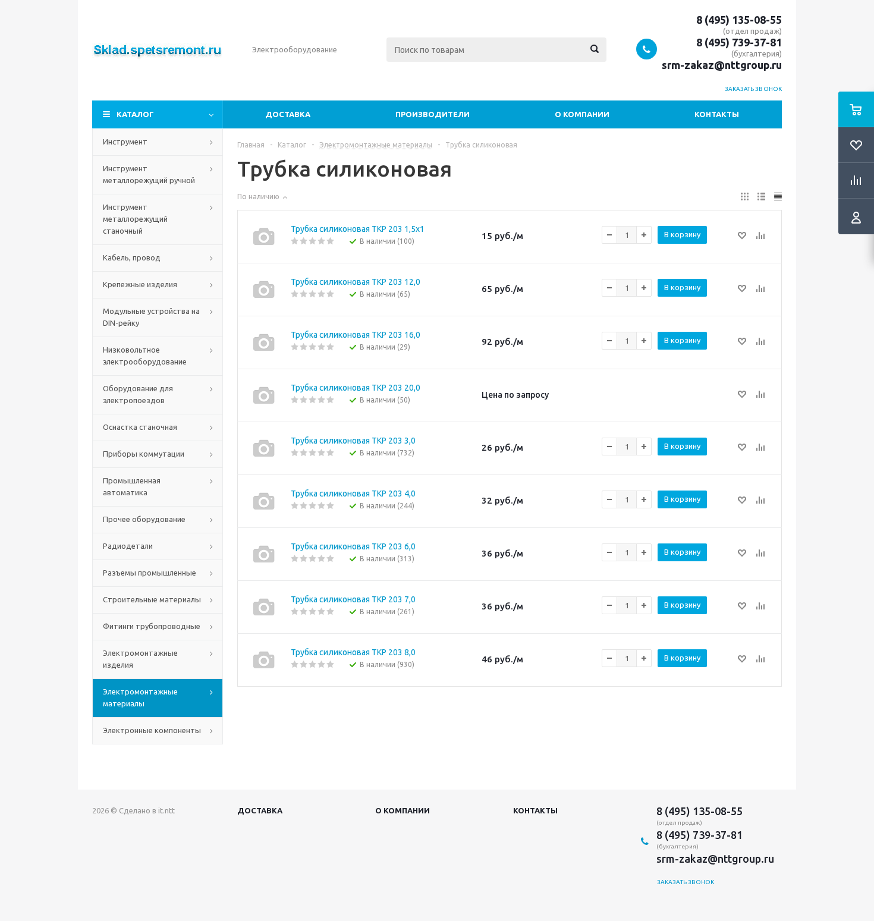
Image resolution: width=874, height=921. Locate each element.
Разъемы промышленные (149, 572)
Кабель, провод (132, 257)
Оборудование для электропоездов (138, 394)
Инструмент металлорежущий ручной (149, 174)
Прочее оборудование (144, 519)
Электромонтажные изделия (140, 659)
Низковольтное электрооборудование (145, 355)
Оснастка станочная (140, 427)
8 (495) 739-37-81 (739, 42)
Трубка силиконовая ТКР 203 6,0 (353, 546)
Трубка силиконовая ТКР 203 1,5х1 (358, 229)
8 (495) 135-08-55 (739, 19)
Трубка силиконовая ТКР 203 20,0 (355, 387)
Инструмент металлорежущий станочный (135, 219)
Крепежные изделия (140, 284)
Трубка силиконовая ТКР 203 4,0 (353, 493)
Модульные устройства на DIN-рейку (151, 317)
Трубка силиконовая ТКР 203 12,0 (355, 282)
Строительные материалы (152, 599)
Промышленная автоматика (132, 486)
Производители (432, 114)
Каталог (135, 114)
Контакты (716, 114)
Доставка (287, 114)
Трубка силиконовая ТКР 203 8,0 (353, 652)
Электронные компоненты (152, 730)
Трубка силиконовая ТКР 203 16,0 (355, 335)
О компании (582, 114)
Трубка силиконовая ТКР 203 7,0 (353, 599)
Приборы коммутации (143, 454)
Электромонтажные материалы (140, 697)
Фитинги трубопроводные (151, 626)
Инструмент (125, 141)
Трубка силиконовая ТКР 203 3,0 (353, 440)
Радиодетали (128, 546)
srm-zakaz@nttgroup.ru (722, 64)
